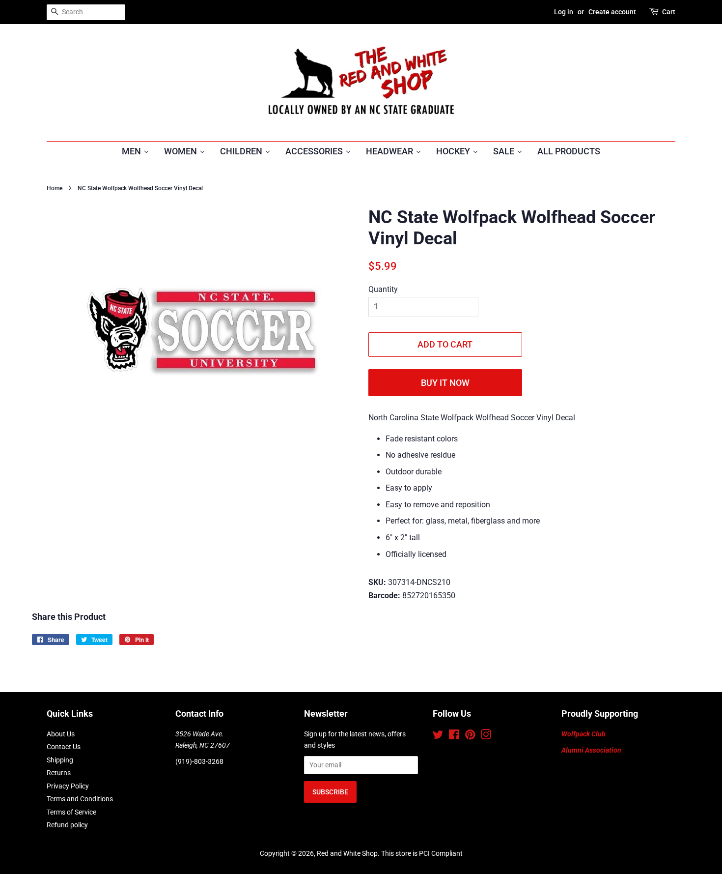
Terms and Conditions (80, 799)
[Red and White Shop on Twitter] (438, 736)
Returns (59, 773)
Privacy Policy (68, 786)
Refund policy (67, 825)
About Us (61, 734)
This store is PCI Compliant (422, 853)
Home (54, 188)
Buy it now (445, 383)
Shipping (60, 760)
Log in (563, 12)
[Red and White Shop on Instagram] (485, 736)
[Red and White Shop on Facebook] (454, 736)
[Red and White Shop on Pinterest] (470, 736)
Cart (668, 12)
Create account (612, 12)
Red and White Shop (347, 853)
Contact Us (64, 747)
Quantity (383, 289)
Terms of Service (71, 812)
